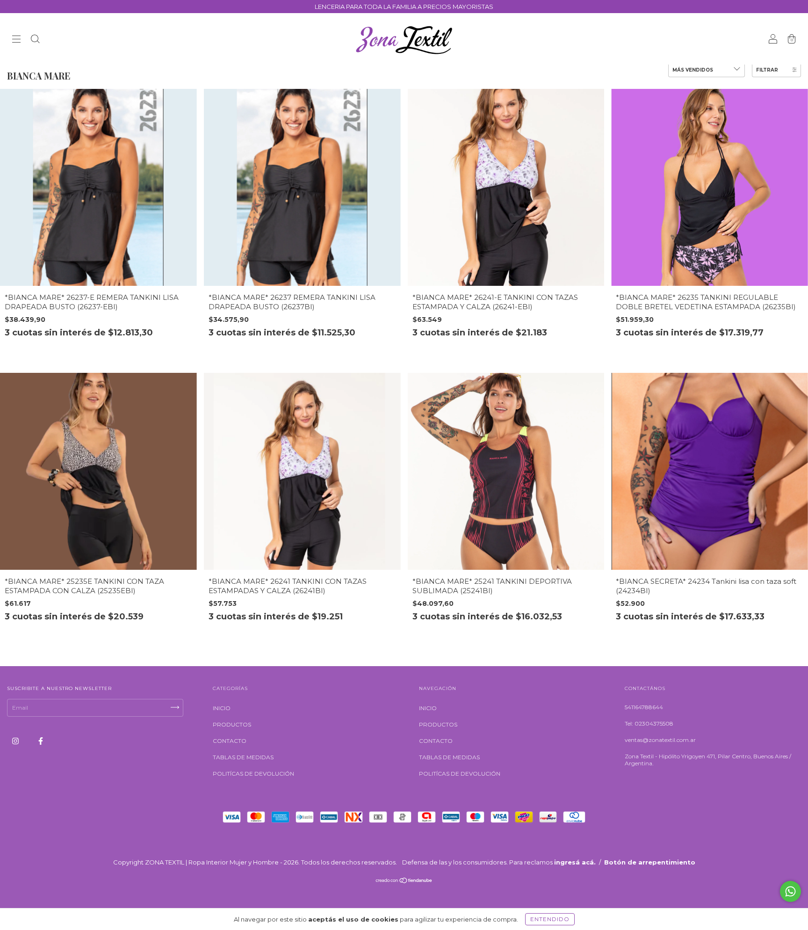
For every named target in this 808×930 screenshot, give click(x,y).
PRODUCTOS (232, 724)
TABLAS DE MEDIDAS (243, 757)
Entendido (550, 919)
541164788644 (644, 707)
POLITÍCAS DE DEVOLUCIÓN (253, 773)
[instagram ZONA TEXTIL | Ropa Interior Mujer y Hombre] (16, 740)
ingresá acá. (575, 862)
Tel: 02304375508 (649, 723)
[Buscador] (35, 40)
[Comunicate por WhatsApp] (790, 891)
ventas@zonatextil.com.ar (660, 739)
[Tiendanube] (404, 881)
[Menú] (16, 40)
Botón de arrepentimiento (649, 862)
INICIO (222, 708)
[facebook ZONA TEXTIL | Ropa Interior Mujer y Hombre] (40, 740)
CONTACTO (229, 740)
